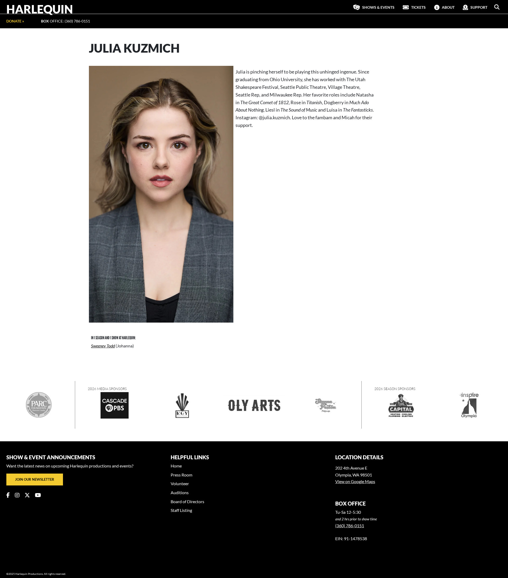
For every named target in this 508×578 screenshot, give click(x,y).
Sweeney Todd (103, 345)
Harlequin (39, 9)
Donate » (15, 21)
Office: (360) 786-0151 (65, 21)
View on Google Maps (355, 481)
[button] (497, 7)
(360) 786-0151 (349, 525)
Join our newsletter (34, 479)
